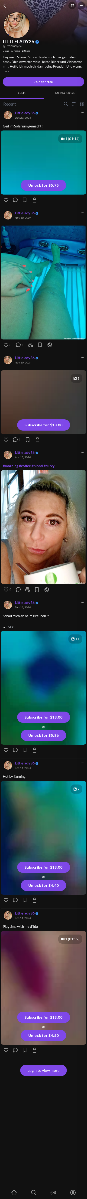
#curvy (49, 465)
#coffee (25, 465)
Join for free (43, 82)
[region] (43, 282)
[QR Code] (72, 5)
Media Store (65, 93)
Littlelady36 (25, 112)
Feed (22, 93)
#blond (37, 465)
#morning (10, 465)
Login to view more (43, 1070)
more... (7, 71)
